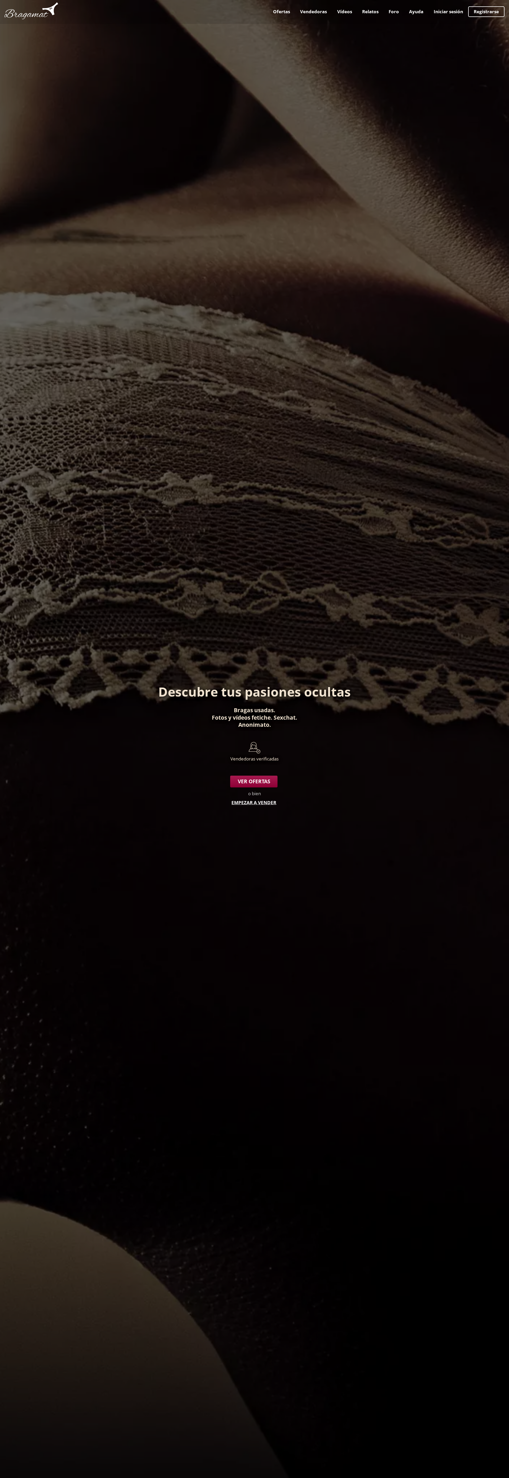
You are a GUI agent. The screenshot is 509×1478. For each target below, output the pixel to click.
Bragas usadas (254, 710)
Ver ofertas (254, 781)
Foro (394, 11)
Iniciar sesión (448, 11)
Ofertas (281, 11)
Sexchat (285, 717)
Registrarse (486, 11)
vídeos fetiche (252, 717)
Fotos (219, 717)
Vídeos (344, 11)
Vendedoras (313, 11)
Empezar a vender (253, 802)
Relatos (370, 11)
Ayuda (416, 11)
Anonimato (253, 724)
